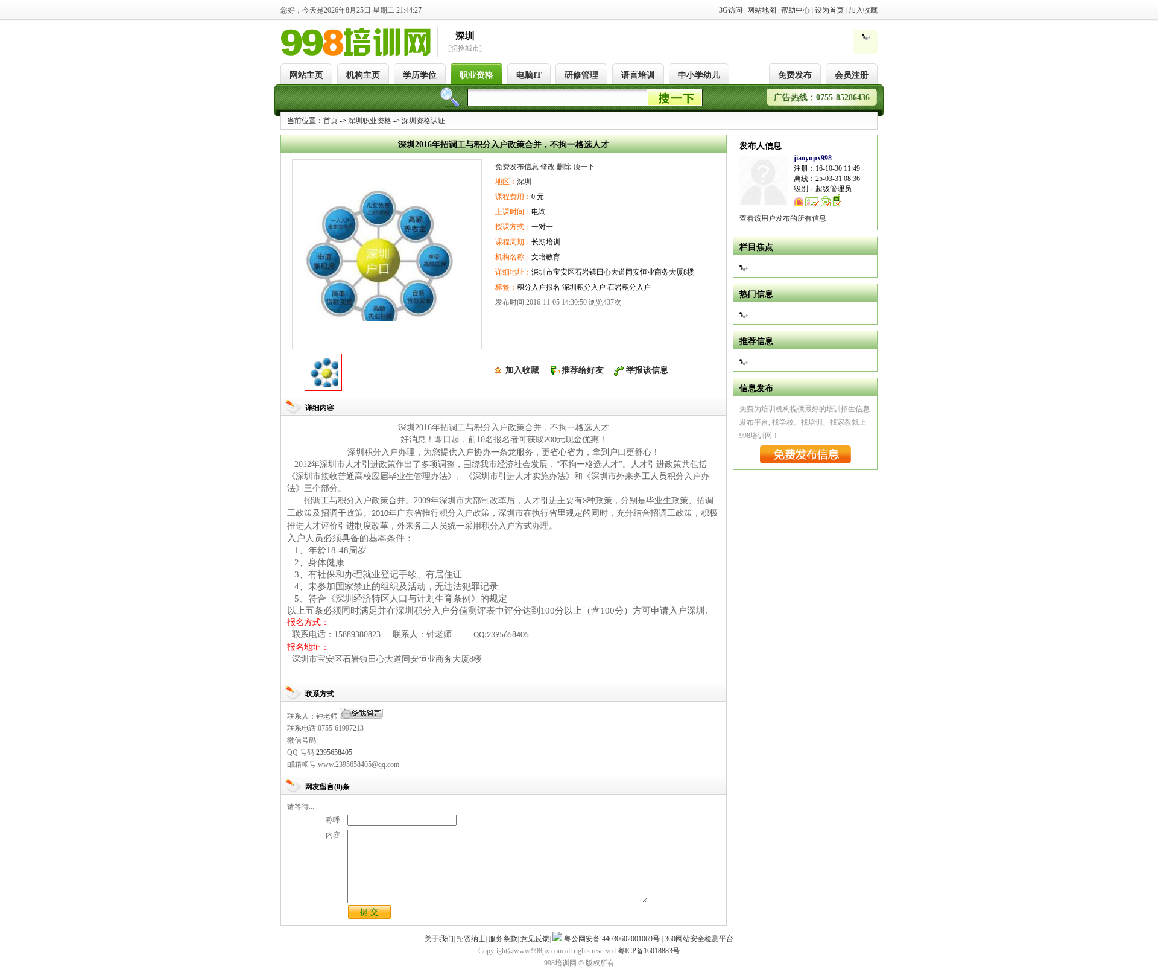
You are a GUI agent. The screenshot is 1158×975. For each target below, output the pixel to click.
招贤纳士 (471, 939)
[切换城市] (465, 48)
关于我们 (439, 939)
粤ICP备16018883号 (649, 951)
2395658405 (334, 752)
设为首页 (829, 10)
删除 (564, 166)
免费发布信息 (517, 166)
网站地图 (761, 10)
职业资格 (476, 75)
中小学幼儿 (699, 75)
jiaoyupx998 (813, 158)
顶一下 (584, 166)
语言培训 (638, 75)
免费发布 (795, 75)
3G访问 (730, 10)
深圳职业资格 (369, 120)
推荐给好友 (583, 370)
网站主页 (306, 75)
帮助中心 (795, 10)
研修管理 (581, 75)
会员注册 (851, 75)
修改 (547, 166)
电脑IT (529, 75)
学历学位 (420, 75)
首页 (330, 120)
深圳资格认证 (423, 120)
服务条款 (503, 939)
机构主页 (363, 75)
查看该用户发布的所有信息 (782, 218)
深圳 (524, 181)
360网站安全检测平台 (699, 939)
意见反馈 (534, 939)
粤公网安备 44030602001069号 (612, 939)
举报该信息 (647, 370)
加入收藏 (863, 10)
